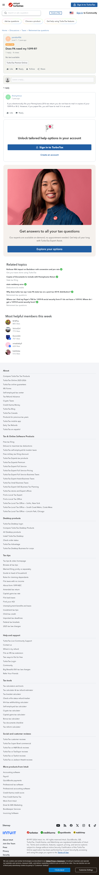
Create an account (49, 155)
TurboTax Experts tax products (15, 458)
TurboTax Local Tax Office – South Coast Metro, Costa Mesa (27, 507)
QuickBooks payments (12, 780)
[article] (49, 104)
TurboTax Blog (9, 409)
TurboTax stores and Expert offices (17, 491)
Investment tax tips (10, 610)
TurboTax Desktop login (13, 524)
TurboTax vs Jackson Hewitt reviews (17, 760)
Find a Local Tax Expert (12, 495)
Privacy (6, 851)
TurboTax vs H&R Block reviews (16, 748)
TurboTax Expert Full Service (15, 466)
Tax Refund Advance (11, 397)
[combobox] (21, 13)
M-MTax (16, 321)
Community (8, 665)
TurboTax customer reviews (14, 739)
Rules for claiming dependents (15, 577)
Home (4, 30)
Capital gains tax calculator (14, 715)
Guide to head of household (15, 573)
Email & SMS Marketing (12, 805)
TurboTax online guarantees (14, 384)
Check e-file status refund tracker (16, 698)
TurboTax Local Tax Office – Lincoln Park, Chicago (23, 511)
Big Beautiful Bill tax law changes (16, 669)
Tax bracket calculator (12, 694)
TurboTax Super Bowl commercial (17, 743)
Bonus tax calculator (11, 719)
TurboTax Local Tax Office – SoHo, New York (21, 503)
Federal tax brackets (11, 622)
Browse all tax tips (10, 565)
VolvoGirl (16, 328)
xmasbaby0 (17, 343)
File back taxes (9, 598)
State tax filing (12, 280)
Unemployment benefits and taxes (17, 606)
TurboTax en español (11, 429)
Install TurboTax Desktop (13, 536)
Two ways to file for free (13, 657)
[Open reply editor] (49, 80)
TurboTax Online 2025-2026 (14, 380)
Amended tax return (11, 589)
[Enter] (4, 13)
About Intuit (8, 840)
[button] (56, 13)
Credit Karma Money (11, 405)
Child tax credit (9, 614)
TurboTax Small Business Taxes (15, 483)
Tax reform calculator (11, 727)
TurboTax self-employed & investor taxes (20, 450)
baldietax (16, 351)
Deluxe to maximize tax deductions (17, 446)
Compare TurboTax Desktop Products (18, 528)
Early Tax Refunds (10, 425)
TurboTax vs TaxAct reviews (14, 756)
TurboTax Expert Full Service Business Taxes (21, 474)
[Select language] (71, 13)
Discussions (14, 30)
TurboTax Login (9, 661)
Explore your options (49, 249)
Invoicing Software (10, 813)
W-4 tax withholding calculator (15, 702)
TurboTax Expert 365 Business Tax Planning (21, 487)
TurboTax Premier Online (17, 63)
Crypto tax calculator (11, 711)
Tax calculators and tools (13, 686)
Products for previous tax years (15, 417)
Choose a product (32, 21)
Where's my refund (11, 649)
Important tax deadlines (13, 618)
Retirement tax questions (39, 30)
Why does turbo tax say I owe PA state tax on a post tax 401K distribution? (38, 292)
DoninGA (16, 336)
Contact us (7, 645)
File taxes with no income (13, 581)
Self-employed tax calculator (15, 706)
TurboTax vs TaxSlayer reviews (15, 752)
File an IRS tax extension (13, 653)
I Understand (59, 870)
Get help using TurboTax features (60, 21)
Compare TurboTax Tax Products (16, 376)
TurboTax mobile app (12, 421)
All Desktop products (12, 532)
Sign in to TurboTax (51, 147)
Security (6, 855)
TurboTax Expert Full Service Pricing (18, 470)
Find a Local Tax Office (12, 499)
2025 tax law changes (12, 626)
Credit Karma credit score (13, 793)
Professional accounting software (16, 789)
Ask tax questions (12, 21)
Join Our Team (9, 844)
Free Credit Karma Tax (12, 797)
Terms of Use (63, 852)
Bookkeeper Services (12, 809)
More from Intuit (9, 801)
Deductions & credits (15, 288)
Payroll (6, 776)
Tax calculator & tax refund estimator (18, 690)
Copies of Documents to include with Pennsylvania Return (30, 277)
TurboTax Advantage (11, 544)
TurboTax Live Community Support (17, 641)
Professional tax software (13, 785)
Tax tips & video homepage (14, 561)
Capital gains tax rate (11, 593)
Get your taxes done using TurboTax (21, 273)
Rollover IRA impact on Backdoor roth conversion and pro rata (33, 269)
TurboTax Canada (10, 413)
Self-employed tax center (13, 393)
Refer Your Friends (10, 673)
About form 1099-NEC (12, 585)
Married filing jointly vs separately (17, 569)
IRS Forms (7, 388)
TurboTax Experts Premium (14, 462)
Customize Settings (86, 870)
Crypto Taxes (8, 401)
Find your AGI (9, 602)
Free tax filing (8, 442)
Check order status (10, 540)
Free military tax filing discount (15, 454)
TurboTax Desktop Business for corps (18, 548)
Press (5, 847)
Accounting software (11, 772)
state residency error (15, 284)
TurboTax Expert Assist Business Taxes (18, 479)
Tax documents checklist (13, 723)
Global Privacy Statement (55, 861)
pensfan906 (16, 37)
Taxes (24, 30)
